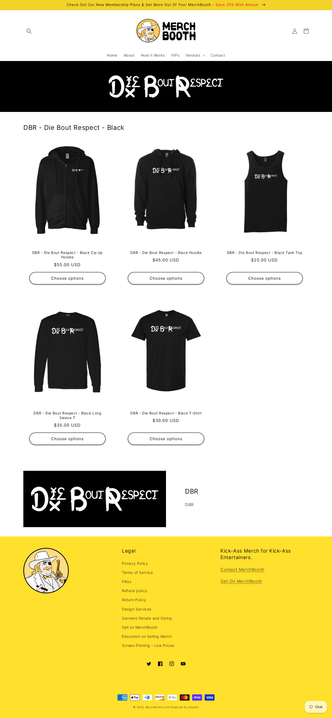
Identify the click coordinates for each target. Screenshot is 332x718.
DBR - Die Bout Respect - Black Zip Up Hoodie (67, 255)
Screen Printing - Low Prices (148, 645)
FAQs (126, 581)
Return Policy (134, 600)
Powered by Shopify (185, 707)
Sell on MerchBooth (139, 627)
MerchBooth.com (158, 707)
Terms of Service (137, 572)
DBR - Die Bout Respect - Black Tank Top (264, 253)
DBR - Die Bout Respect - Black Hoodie (166, 253)
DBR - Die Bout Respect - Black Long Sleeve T (67, 415)
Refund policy (134, 590)
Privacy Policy (135, 563)
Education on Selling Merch (147, 636)
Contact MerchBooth (242, 569)
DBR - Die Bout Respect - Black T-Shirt (166, 413)
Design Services (136, 609)
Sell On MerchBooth (241, 581)
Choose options (67, 278)
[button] (29, 31)
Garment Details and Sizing (147, 618)
